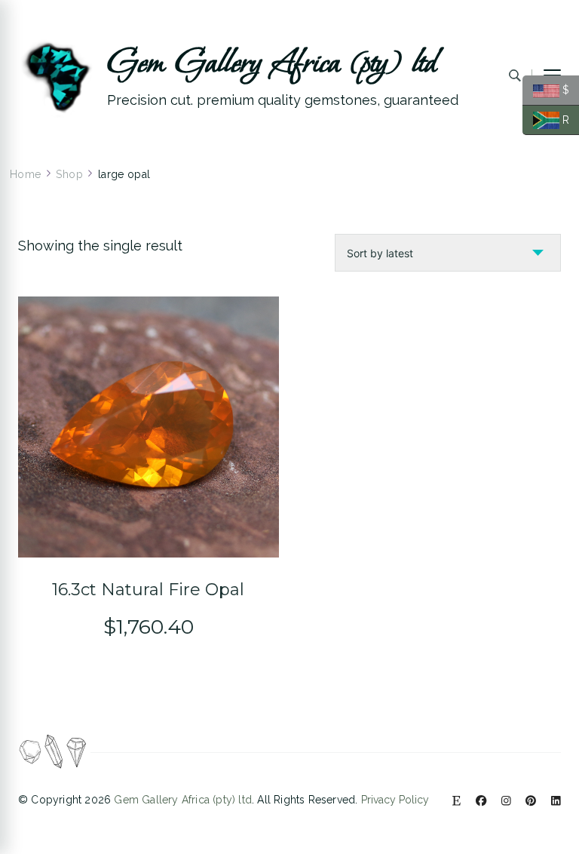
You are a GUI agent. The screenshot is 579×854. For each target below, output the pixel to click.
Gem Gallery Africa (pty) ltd (272, 63)
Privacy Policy (395, 800)
